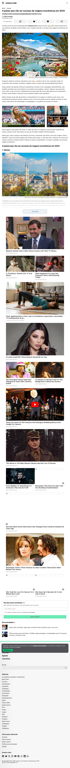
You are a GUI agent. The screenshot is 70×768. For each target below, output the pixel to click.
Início (3, 8)
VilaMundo (5, 728)
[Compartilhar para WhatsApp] (20, 21)
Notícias (4, 716)
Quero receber (35, 617)
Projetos (4, 719)
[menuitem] (35, 653)
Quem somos (6, 742)
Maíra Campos (8, 16)
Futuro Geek (6, 702)
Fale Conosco (6, 739)
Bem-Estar (5, 679)
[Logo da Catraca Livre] (9, 2)
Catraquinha (6, 684)
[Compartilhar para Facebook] (47, 21)
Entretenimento (7, 698)
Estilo (4, 700)
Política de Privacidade (39, 645)
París (33, 81)
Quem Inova (6, 721)
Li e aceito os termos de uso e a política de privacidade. (20, 612)
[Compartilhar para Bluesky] (34, 21)
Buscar (4, 665)
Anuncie (4, 737)
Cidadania (5, 688)
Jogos (4, 712)
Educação (5, 695)
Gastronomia (6, 705)
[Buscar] (66, 667)
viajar (49, 26)
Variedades (5, 724)
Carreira (4, 681)
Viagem (9, 8)
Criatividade (6, 691)
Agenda (5, 656)
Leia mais (35, 211)
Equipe (4, 746)
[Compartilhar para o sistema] (61, 21)
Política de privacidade (9, 744)
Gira (3, 707)
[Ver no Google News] (7, 21)
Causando (5, 686)
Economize (5, 693)
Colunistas (6, 659)
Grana (4, 709)
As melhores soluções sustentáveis (13, 677)
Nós (3, 714)
